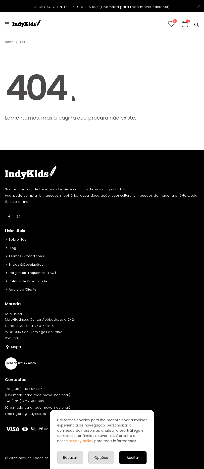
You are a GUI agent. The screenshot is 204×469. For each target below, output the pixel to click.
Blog (12, 248)
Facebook (9, 216)
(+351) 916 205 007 (26, 388)
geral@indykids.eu (30, 413)
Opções (101, 457)
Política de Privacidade (28, 281)
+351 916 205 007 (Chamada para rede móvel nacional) (119, 6)
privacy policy (81, 440)
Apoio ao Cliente (23, 289)
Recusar (70, 457)
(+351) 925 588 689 (28, 401)
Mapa (16, 346)
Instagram (18, 216)
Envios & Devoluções (26, 264)
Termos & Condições (26, 256)
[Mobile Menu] (8, 23)
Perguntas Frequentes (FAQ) (32, 272)
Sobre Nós (17, 239)
